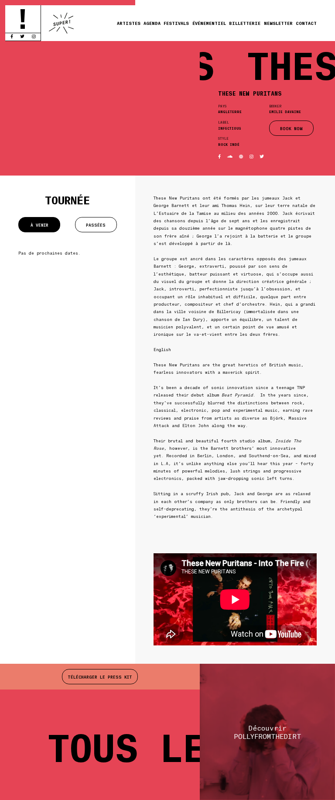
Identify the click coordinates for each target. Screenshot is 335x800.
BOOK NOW (291, 128)
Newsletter (278, 23)
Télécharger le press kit (100, 676)
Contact (306, 23)
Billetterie (244, 23)
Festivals (176, 23)
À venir (39, 225)
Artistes (128, 23)
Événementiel (209, 23)
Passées (96, 225)
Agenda (152, 23)
